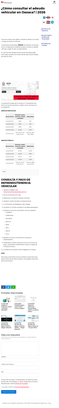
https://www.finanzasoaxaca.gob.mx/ (14, 192)
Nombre (4, 356)
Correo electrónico (7, 364)
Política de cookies (46, 44)
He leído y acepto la (16, 387)
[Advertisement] (20, 27)
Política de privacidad (22, 387)
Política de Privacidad (21, 383)
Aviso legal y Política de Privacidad (47, 37)
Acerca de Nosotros (46, 29)
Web (2, 371)
